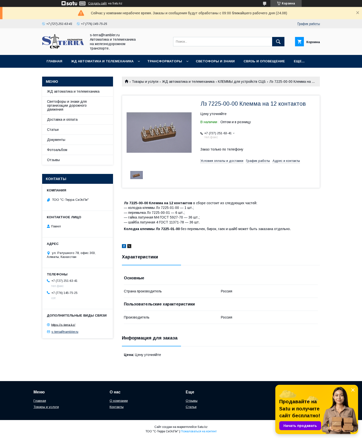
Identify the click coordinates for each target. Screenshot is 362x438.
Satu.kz (202, 427)
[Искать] (278, 41)
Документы (56, 140)
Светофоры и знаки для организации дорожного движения (67, 105)
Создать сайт (97, 3)
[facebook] (124, 247)
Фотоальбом (57, 150)
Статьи (53, 130)
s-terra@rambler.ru (64, 332)
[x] (129, 247)
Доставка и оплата (62, 119)
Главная (54, 61)
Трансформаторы (164, 61)
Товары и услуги (145, 82)
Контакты (117, 407)
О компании (119, 401)
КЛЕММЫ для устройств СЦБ (242, 82)
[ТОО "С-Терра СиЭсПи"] (63, 47)
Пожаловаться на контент (199, 431)
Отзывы (53, 160)
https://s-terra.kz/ (63, 324)
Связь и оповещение (264, 61)
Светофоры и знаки (215, 61)
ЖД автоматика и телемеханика (102, 61)
